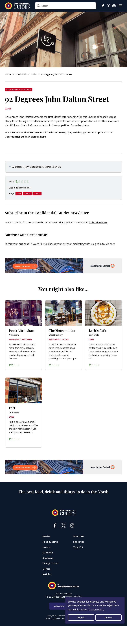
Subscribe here (98, 222)
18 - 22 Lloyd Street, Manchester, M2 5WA (63, 597)
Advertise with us (63, 606)
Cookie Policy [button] (96, 609)
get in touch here (105, 244)
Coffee (37, 193)
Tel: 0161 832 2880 (63, 594)
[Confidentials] (63, 586)
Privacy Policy (51, 616)
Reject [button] (81, 617)
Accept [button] (108, 617)
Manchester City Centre (18, 89)
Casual (27, 193)
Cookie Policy (62, 616)
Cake (18, 193)
